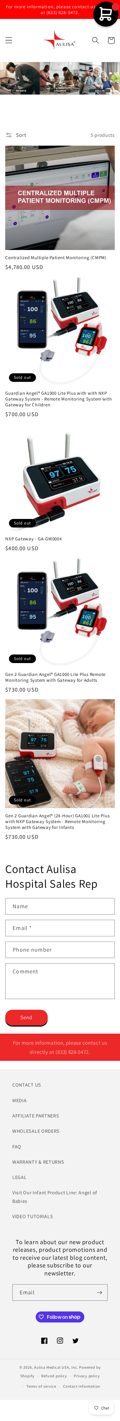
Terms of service (41, 1386)
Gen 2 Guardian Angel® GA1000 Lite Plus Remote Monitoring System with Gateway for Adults (55, 677)
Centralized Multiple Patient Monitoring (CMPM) (55, 257)
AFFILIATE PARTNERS (35, 1116)
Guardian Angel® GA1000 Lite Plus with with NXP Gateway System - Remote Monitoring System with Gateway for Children (58, 399)
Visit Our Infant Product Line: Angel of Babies (54, 1196)
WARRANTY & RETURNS (38, 1162)
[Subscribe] (99, 1292)
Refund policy (54, 1375)
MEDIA (19, 1100)
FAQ (16, 1146)
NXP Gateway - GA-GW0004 (33, 539)
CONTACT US (26, 1085)
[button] (9, 40)
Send (26, 1017)
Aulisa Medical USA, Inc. (56, 1367)
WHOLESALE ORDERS (36, 1131)
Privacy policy (87, 1375)
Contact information (81, 1386)
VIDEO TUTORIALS (32, 1216)
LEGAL (19, 1177)
